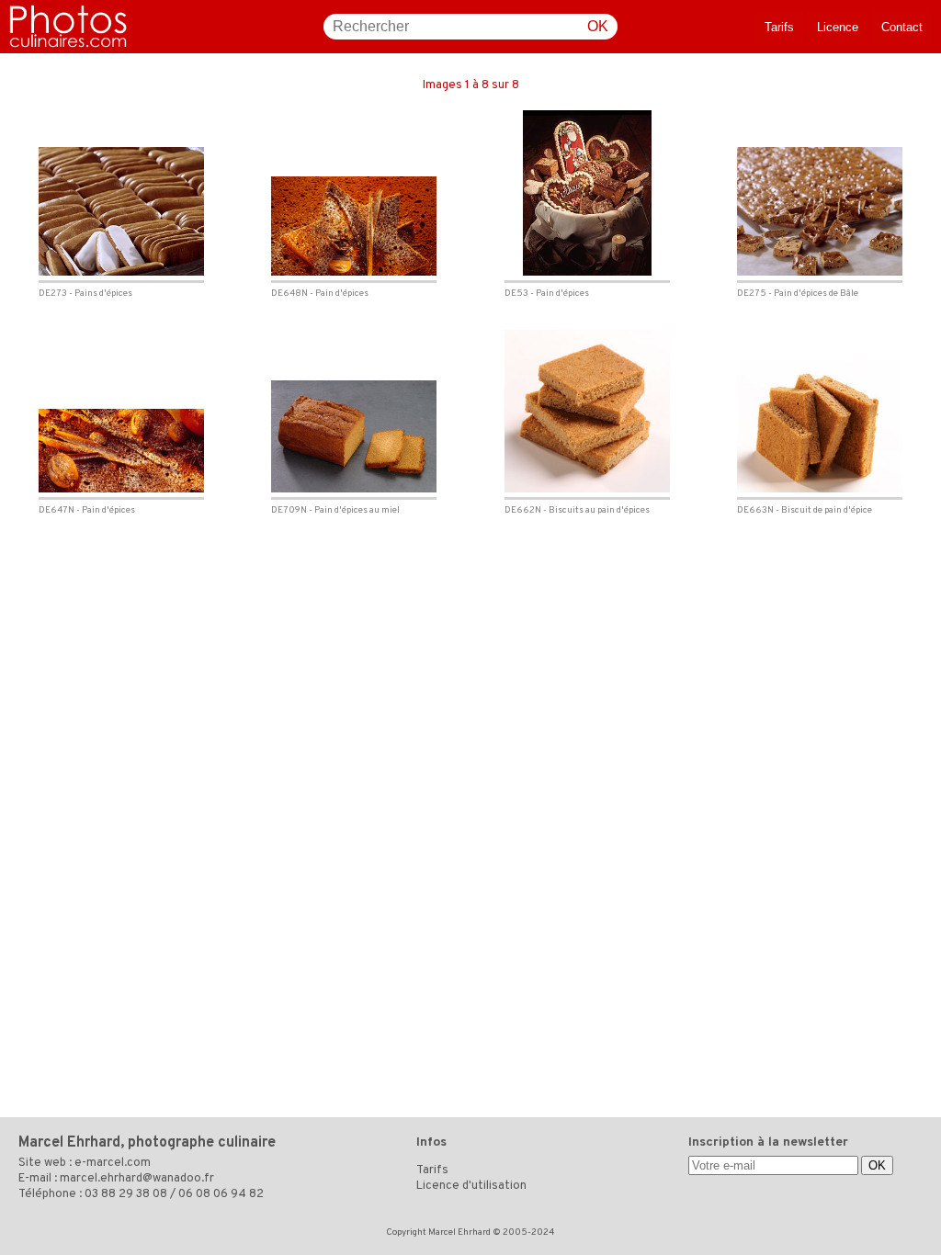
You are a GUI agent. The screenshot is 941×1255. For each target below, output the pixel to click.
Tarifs (779, 27)
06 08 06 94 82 (221, 1194)
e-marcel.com (112, 1163)
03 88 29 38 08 (126, 1194)
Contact (902, 27)
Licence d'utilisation (471, 1186)
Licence (837, 27)
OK (597, 26)
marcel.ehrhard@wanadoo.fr (137, 1178)
